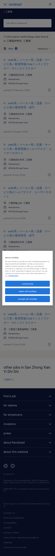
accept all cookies (27, 298)
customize (27, 283)
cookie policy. (13, 276)
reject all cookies (27, 291)
